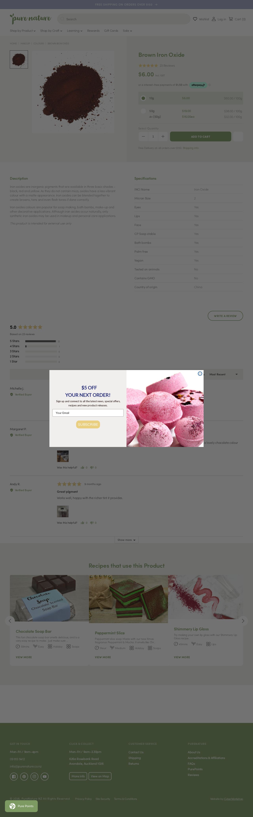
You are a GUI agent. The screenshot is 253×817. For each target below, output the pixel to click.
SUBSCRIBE (88, 424)
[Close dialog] (200, 374)
